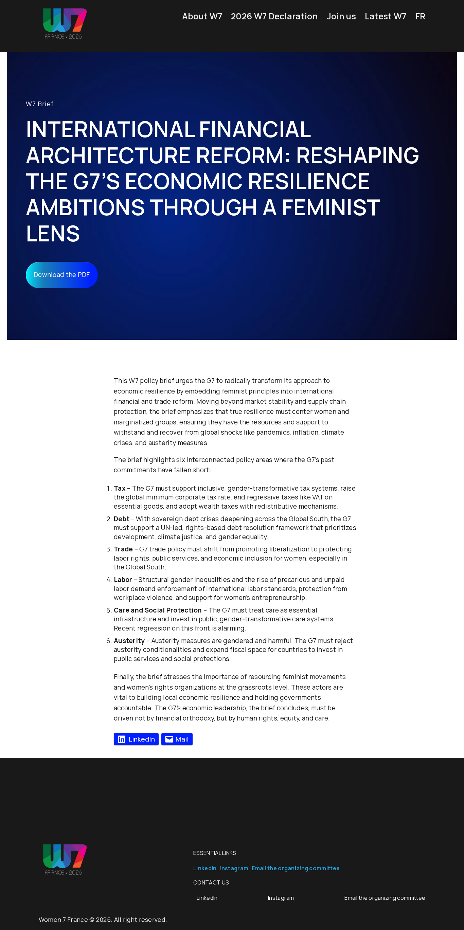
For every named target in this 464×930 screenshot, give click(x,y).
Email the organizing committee (296, 868)
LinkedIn (204, 868)
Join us (341, 16)
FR (420, 16)
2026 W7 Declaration (274, 16)
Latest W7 (386, 16)
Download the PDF (62, 274)
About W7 (202, 16)
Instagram (234, 868)
